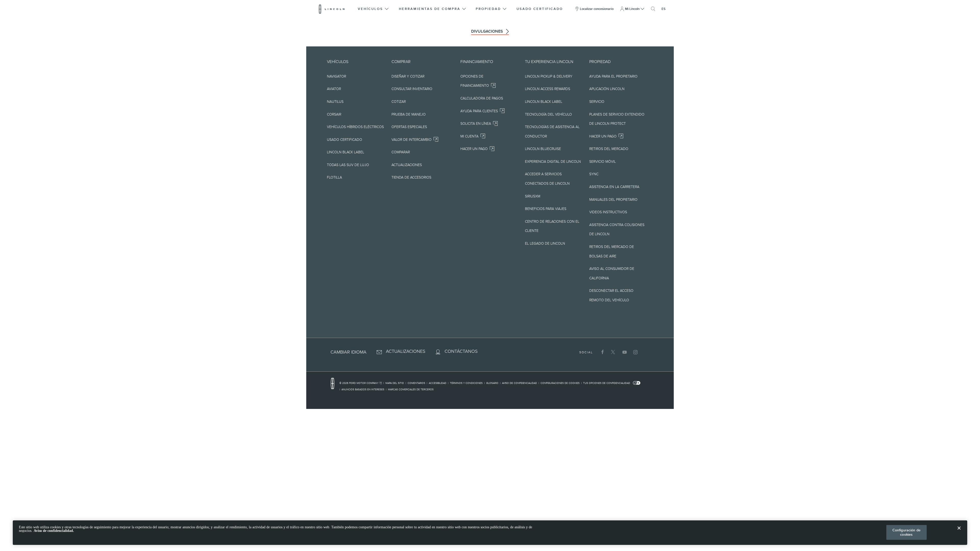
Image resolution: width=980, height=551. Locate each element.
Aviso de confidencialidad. (54, 531)
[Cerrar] (959, 532)
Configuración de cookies (906, 532)
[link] (361, 384)
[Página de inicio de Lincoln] (335, 383)
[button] (373, 9)
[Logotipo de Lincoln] (331, 9)
